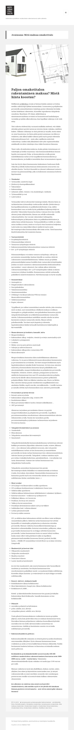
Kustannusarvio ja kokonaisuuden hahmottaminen (36, 702)
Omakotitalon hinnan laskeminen (48, 706)
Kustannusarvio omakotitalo (50, 704)
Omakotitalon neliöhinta (31, 708)
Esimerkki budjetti (20, 704)
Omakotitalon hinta (17, 708)
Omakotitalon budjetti (31, 706)
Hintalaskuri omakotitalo (33, 704)
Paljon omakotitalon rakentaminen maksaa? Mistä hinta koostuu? (35, 93)
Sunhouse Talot (26, 724)
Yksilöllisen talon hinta (45, 708)
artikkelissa (24, 104)
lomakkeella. (51, 721)
